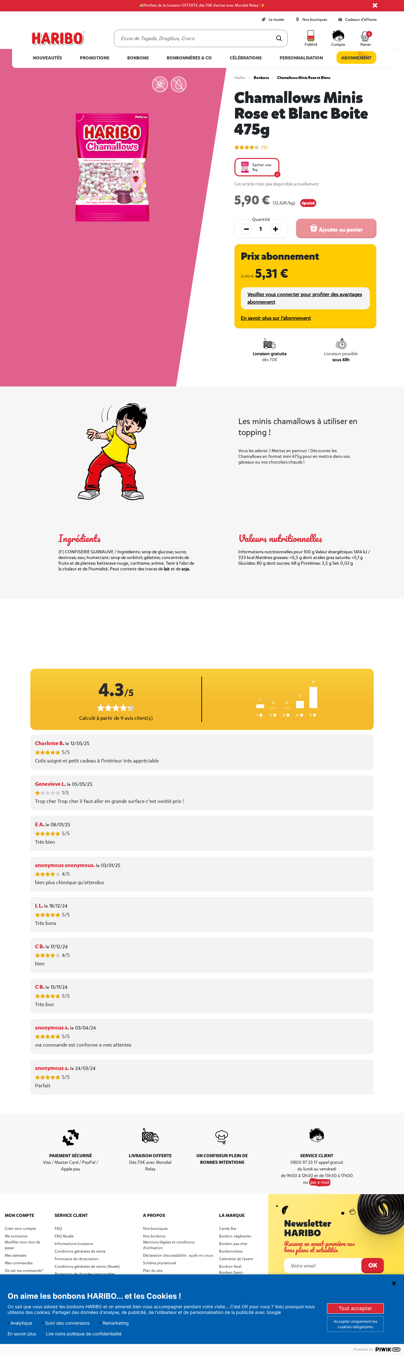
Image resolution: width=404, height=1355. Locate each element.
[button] (311, 38)
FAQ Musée (64, 1236)
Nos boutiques (155, 1228)
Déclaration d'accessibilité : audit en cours (178, 1255)
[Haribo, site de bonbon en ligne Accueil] (58, 38)
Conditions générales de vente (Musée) (87, 1266)
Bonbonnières (230, 1251)
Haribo (240, 78)
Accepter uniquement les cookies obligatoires (355, 1324)
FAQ (58, 1228)
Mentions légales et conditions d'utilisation (168, 1245)
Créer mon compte (20, 1228)
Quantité (261, 219)
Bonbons (261, 78)
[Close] (375, 5)
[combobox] (201, 38)
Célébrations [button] (246, 58)
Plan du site (153, 1270)
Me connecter (16, 1236)
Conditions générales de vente (80, 1251)
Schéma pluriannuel (160, 1263)
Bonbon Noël (230, 1266)
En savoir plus (22, 1333)
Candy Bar (227, 1228)
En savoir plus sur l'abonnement (276, 318)
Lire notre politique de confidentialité (84, 1333)
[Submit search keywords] (279, 38)
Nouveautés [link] (47, 58)
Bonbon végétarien (235, 1236)
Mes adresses (15, 1255)
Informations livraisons (74, 1244)
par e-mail (319, 1182)
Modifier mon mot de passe (22, 1245)
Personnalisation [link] (301, 58)
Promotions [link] (94, 58)
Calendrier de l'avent (236, 1259)
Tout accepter (355, 1308)
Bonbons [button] (138, 58)
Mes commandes (19, 1263)
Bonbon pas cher (233, 1244)
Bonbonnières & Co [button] (189, 58)
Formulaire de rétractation (76, 1259)
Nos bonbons (154, 1236)
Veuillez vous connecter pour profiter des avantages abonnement (304, 298)
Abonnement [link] (356, 58)
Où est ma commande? (24, 1270)
